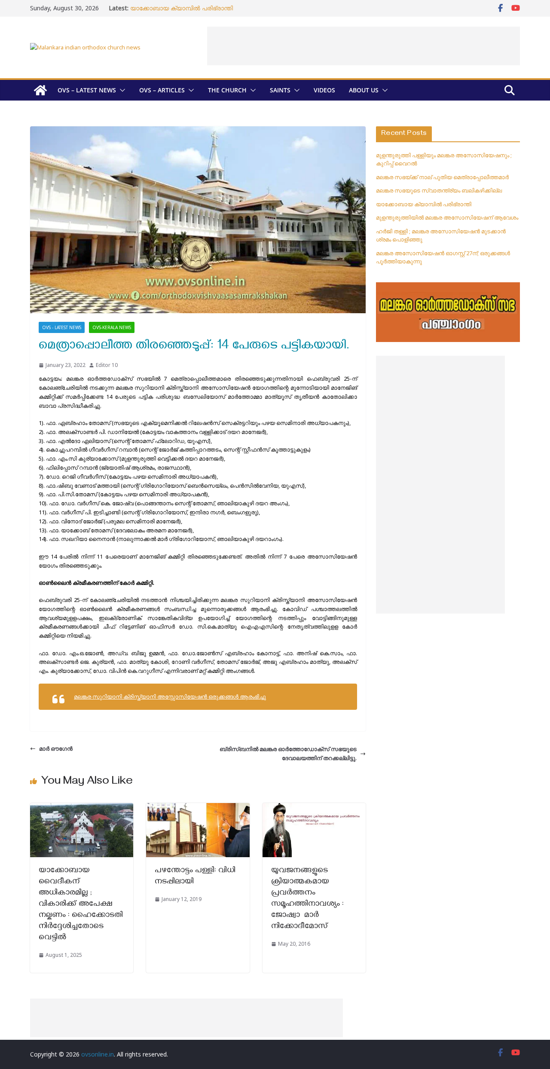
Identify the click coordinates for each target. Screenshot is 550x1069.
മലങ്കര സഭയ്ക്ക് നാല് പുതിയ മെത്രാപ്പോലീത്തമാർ (442, 177)
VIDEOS (324, 90)
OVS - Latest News (61, 327)
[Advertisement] (363, 46)
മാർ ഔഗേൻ (56, 748)
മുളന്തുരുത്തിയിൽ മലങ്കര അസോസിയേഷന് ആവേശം (447, 217)
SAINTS (280, 90)
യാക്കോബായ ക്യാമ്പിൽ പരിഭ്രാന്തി (181, 8)
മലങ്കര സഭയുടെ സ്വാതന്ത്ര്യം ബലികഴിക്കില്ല (439, 190)
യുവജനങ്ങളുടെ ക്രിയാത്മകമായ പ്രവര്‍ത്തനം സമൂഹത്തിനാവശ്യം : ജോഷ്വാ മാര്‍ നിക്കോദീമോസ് (307, 899)
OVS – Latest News (87, 90)
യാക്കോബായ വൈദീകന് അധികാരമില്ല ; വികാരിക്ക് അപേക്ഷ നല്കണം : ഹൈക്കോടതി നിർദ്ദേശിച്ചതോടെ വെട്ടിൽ (81, 905)
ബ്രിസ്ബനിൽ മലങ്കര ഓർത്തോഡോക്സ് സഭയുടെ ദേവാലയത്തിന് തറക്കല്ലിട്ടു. (288, 753)
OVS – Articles (162, 90)
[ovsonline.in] (40, 90)
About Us (364, 90)
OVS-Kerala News (111, 327)
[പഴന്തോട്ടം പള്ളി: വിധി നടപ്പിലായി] (197, 807)
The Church (227, 90)
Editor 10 (107, 365)
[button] (120, 90)
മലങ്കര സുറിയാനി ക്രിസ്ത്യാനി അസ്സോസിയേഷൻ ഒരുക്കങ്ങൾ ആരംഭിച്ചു (170, 696)
